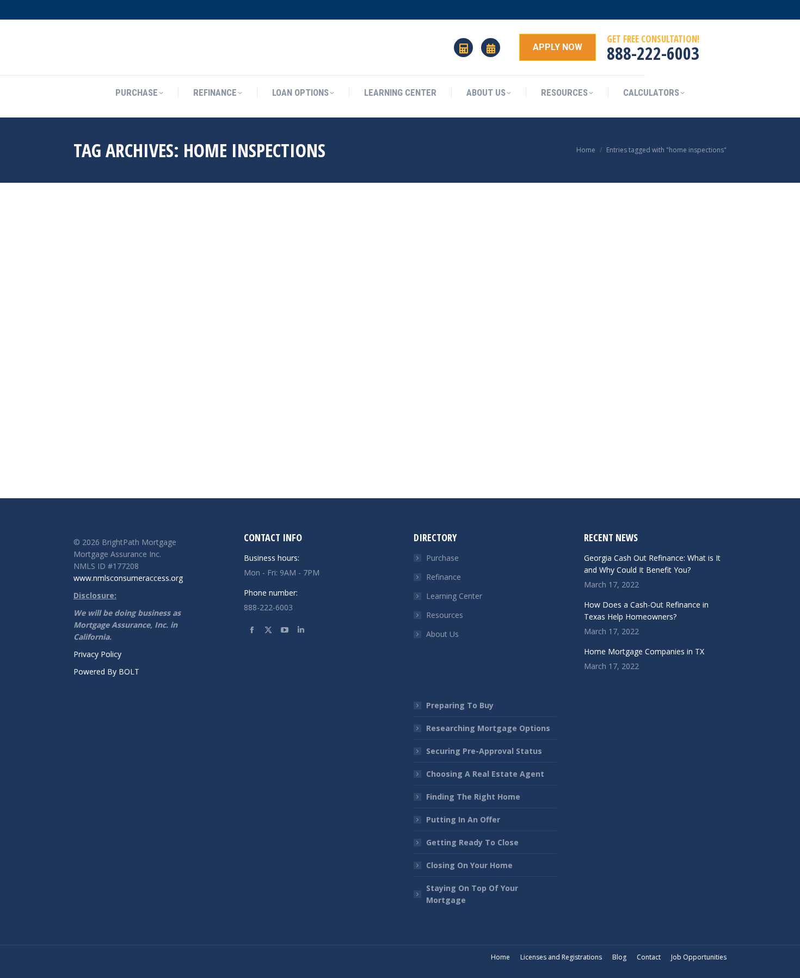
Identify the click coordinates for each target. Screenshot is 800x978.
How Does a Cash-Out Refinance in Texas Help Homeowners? (646, 610)
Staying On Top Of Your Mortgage (472, 894)
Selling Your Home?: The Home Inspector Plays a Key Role (168, 448)
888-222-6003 (653, 53)
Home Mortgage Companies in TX (644, 651)
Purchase (442, 558)
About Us (442, 634)
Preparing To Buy (460, 705)
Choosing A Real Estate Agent (485, 774)
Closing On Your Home (469, 865)
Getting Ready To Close (472, 842)
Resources (444, 615)
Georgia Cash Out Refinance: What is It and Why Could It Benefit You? (652, 564)
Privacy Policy (97, 654)
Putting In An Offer (463, 819)
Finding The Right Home (473, 796)
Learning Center (454, 596)
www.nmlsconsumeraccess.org (128, 578)
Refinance (443, 577)
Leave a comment (154, 470)
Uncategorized (96, 470)
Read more (92, 488)
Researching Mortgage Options (488, 728)
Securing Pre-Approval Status (484, 751)
